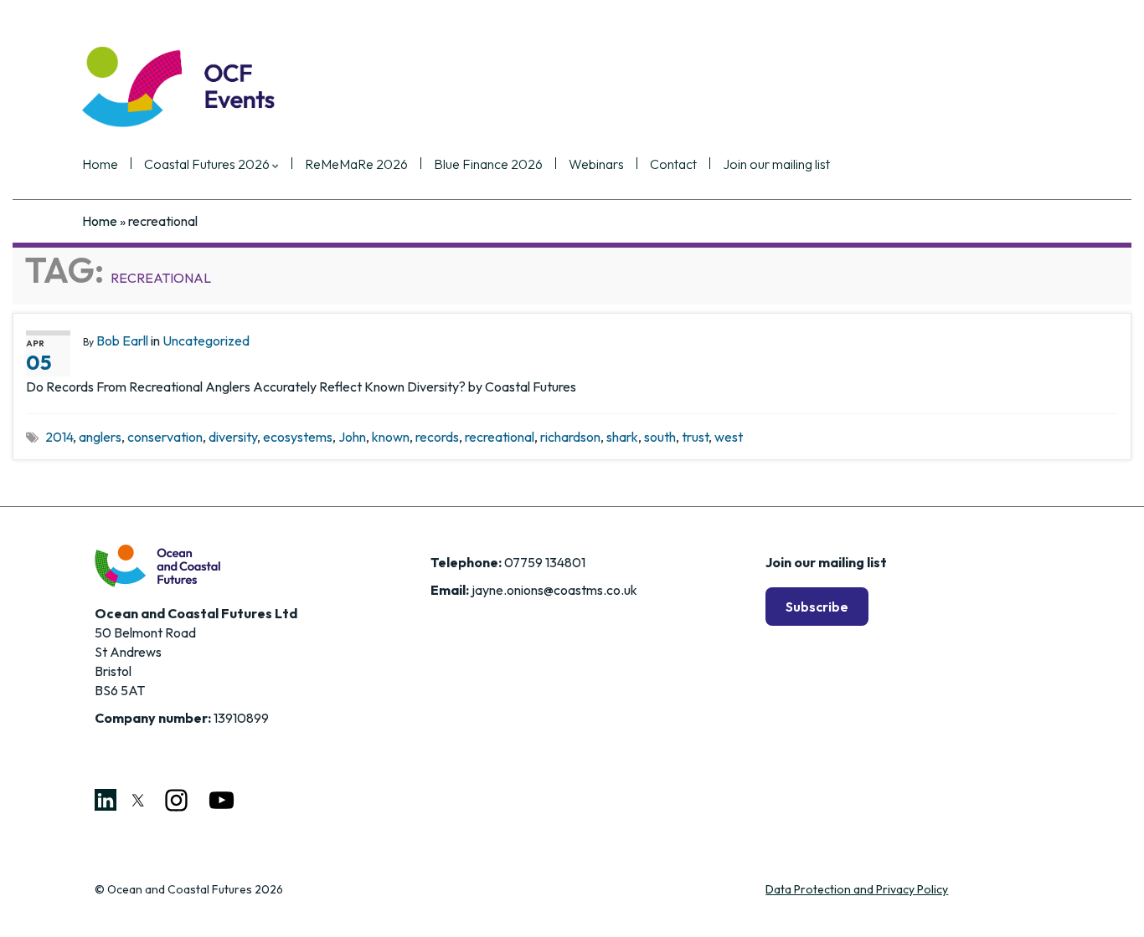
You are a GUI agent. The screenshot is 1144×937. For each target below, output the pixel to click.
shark (622, 436)
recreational (499, 436)
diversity (233, 436)
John (352, 436)
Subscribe (817, 606)
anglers (100, 436)
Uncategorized (206, 340)
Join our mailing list (776, 164)
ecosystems (297, 436)
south (660, 436)
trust (695, 436)
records (437, 436)
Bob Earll (122, 340)
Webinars (596, 164)
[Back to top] (1106, 899)
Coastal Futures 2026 (208, 164)
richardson (570, 436)
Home (100, 164)
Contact (673, 164)
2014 (59, 436)
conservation (165, 436)
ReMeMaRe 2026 (356, 164)
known (391, 436)
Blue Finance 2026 (488, 164)
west (728, 436)
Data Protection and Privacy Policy (856, 889)
